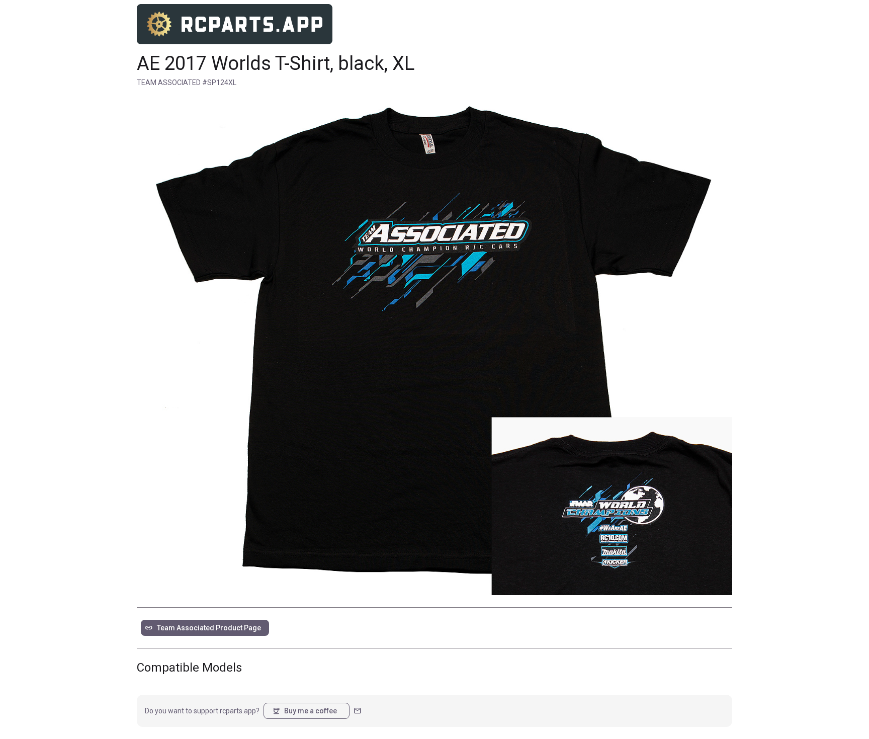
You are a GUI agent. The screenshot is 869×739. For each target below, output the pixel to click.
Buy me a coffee (304, 711)
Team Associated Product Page (203, 628)
